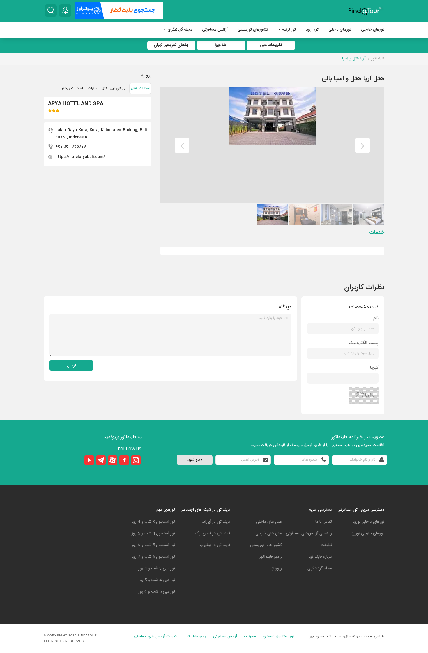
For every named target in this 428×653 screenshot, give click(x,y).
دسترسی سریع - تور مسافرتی (360, 509)
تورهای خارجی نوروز (368, 533)
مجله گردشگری (179, 29)
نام (376, 318)
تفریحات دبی (271, 45)
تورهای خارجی (372, 29)
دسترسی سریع (320, 509)
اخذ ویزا (221, 45)
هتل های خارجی (268, 533)
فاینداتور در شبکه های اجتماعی (205, 509)
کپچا (374, 368)
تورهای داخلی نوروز (368, 521)
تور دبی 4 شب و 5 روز (156, 580)
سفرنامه (250, 636)
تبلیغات (326, 545)
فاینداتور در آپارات (215, 521)
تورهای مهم (165, 509)
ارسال (71, 365)
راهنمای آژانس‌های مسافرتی (309, 533)
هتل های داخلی (269, 521)
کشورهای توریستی (253, 29)
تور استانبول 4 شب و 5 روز (153, 533)
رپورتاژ (277, 568)
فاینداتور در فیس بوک (212, 533)
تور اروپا (312, 29)
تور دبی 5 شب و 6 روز (156, 591)
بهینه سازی (351, 636)
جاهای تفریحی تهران (171, 45)
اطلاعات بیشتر (72, 88)
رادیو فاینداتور (270, 556)
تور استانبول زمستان (278, 636)
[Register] (65, 10)
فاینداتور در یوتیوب (215, 545)
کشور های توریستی (266, 545)
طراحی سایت (374, 636)
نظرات (92, 88)
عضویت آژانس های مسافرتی (156, 636)
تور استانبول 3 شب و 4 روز (153, 521)
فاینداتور (377, 58)
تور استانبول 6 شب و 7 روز (153, 556)
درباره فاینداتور (320, 556)
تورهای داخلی (339, 29)
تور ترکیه (288, 29)
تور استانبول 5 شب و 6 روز (153, 545)
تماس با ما (323, 521)
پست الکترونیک (364, 343)
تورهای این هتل (114, 88)
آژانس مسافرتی (215, 29)
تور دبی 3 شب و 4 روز (156, 568)
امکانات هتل (140, 88)
